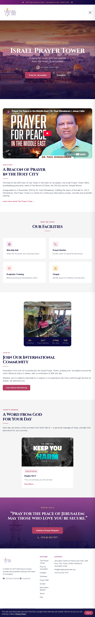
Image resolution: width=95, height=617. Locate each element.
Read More (29, 484)
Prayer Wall (44, 580)
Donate (42, 584)
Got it (88, 613)
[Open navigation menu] (90, 12)
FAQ (41, 597)
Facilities (43, 573)
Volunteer (61, 75)
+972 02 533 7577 (49, 537)
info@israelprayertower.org (64, 569)
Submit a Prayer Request (47, 530)
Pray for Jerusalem (38, 75)
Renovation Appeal (44, 588)
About (42, 593)
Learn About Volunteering (16, 388)
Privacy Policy (20, 614)
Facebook (26, 578)
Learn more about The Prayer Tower (19, 201)
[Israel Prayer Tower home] (10, 12)
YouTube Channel (12, 578)
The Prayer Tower (44, 562)
